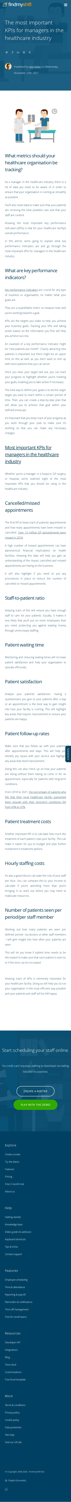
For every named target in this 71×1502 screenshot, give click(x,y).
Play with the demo (35, 1105)
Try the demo (12, 1161)
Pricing (8, 1176)
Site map (9, 1434)
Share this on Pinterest (23, 51)
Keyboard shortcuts (15, 1239)
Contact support (13, 1254)
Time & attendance (15, 1287)
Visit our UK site (13, 1442)
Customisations (13, 1372)
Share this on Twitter (6, 51)
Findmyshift (11, 1462)
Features (9, 1169)
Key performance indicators (21, 290)
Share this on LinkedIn (18, 51)
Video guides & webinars (18, 1231)
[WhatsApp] (6, 1489)
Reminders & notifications (18, 1302)
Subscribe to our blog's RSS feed (29, 51)
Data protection (13, 1427)
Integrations (11, 1349)
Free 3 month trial (14, 1184)
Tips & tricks (11, 1246)
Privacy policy (12, 1412)
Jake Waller (35, 66)
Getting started (13, 1217)
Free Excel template (15, 1379)
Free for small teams (16, 1316)
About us (10, 1191)
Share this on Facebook (12, 51)
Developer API (12, 1342)
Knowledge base (13, 1224)
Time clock (10, 1364)
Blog (7, 1357)
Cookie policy (12, 1419)
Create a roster (35, 1091)
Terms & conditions (15, 1405)
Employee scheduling (16, 1279)
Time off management (17, 1309)
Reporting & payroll (15, 1294)
